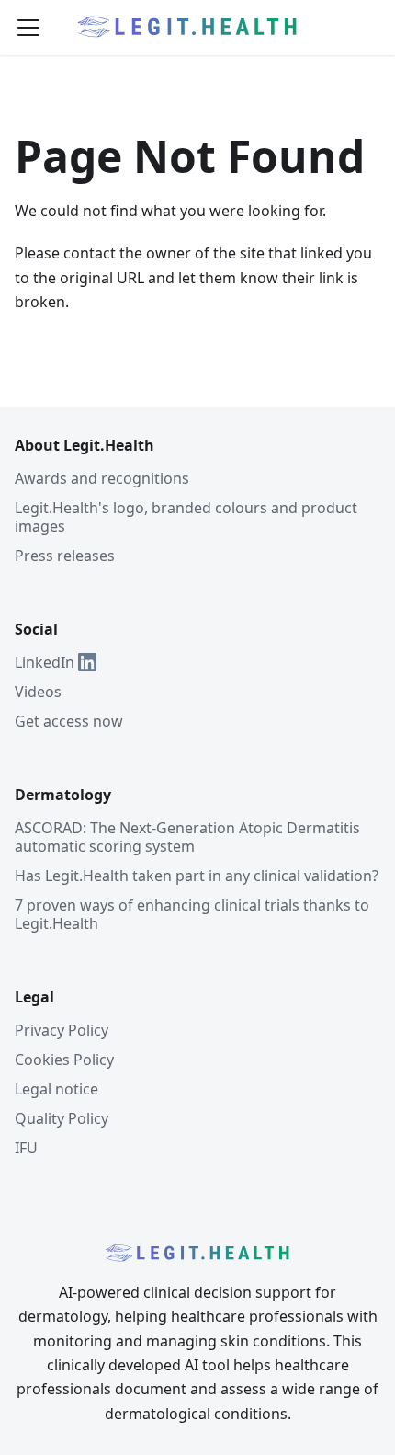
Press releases (65, 555)
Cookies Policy (64, 1059)
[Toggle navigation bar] (28, 27)
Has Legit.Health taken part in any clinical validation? (196, 875)
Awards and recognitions (102, 478)
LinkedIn (44, 662)
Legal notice (56, 1089)
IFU (26, 1148)
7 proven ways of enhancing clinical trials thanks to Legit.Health (192, 914)
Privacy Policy (61, 1030)
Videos (38, 691)
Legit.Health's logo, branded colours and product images (186, 516)
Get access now (69, 721)
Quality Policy (61, 1118)
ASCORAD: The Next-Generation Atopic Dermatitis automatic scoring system (187, 837)
